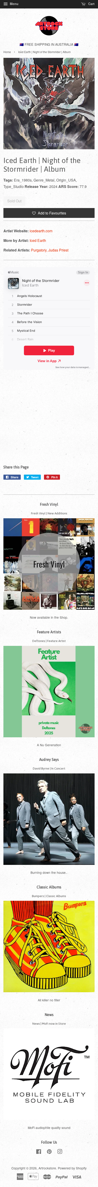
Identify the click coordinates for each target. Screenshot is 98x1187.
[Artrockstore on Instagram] (59, 1152)
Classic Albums (49, 887)
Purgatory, (39, 250)
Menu (13, 3)
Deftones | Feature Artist (49, 641)
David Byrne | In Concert (49, 768)
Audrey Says (49, 759)
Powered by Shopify (72, 1168)
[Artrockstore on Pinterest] (49, 1152)
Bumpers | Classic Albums (49, 896)
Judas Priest (58, 250)
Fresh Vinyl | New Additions (49, 513)
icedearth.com (41, 230)
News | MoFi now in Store (49, 1023)
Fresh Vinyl (49, 504)
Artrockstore (47, 1168)
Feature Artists (49, 632)
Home (7, 52)
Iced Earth (38, 240)
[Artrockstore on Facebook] (38, 1152)
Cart (91, 3)
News (49, 1015)
